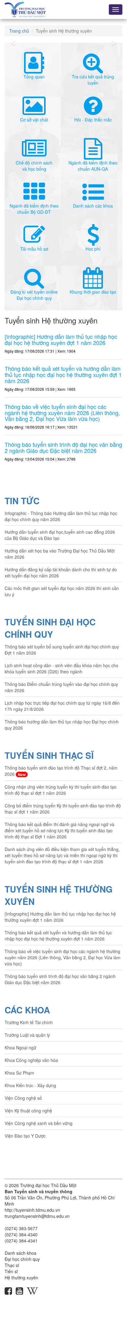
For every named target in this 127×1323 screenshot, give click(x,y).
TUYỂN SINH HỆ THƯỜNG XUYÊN (59, 895)
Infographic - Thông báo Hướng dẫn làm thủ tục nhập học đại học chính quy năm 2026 (61, 516)
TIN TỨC (22, 500)
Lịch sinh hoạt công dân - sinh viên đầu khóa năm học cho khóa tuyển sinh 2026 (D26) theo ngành (61, 668)
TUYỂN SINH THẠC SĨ (49, 755)
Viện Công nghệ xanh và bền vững (38, 1123)
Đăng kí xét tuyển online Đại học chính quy (34, 295)
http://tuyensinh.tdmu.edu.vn (32, 1210)
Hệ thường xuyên (21, 1277)
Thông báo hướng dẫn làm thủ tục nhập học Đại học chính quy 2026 (62, 725)
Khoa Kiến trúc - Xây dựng (30, 1085)
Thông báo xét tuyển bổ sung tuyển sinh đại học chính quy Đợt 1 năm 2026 (62, 650)
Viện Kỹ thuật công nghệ (28, 1110)
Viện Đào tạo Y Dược (25, 1136)
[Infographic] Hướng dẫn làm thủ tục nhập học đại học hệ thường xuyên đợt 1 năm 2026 (60, 917)
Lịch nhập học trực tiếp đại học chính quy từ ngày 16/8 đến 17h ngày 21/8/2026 (62, 706)
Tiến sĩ (11, 1271)
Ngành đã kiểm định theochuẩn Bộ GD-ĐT (34, 209)
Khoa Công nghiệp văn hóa (31, 1060)
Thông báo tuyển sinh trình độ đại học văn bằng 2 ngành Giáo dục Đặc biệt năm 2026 (60, 979)
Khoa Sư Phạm (19, 1073)
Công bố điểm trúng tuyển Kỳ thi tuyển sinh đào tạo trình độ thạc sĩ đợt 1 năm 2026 (63, 808)
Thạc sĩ (12, 1265)
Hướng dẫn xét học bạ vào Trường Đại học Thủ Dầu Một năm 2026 (60, 554)
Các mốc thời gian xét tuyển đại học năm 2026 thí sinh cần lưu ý (62, 591)
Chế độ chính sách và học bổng (34, 166)
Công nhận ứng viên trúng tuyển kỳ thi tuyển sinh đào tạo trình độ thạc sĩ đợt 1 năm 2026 (61, 790)
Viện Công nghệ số (23, 1098)
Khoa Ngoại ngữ (20, 1047)
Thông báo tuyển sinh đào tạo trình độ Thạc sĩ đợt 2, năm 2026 (61, 771)
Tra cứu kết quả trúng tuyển (93, 79)
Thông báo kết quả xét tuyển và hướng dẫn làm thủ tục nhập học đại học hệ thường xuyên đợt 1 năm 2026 (58, 935)
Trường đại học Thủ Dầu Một (48, 1185)
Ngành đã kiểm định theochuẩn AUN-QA (92, 166)
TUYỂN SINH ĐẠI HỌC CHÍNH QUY (50, 628)
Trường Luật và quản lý (27, 1035)
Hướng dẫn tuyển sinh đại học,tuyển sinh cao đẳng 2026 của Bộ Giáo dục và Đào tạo (60, 535)
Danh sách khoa (20, 1253)
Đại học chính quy (22, 1259)
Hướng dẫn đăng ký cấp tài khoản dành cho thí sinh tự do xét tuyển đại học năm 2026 (61, 572)
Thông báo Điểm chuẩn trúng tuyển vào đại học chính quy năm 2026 (61, 687)
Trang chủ (19, 31)
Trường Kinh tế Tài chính (29, 1022)
